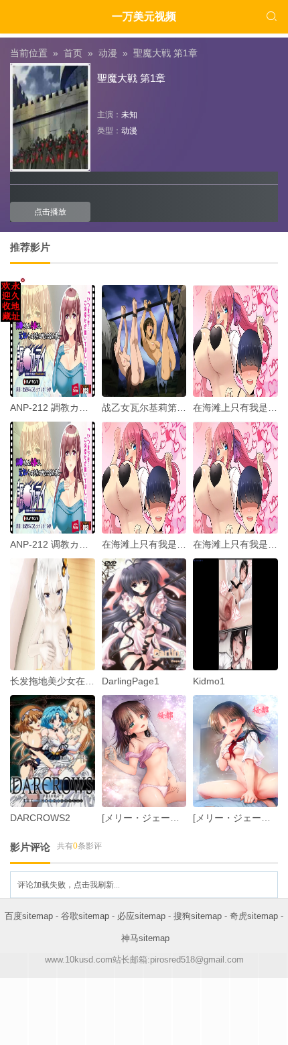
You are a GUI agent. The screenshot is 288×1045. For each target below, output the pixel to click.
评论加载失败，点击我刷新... (68, 884)
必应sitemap (141, 916)
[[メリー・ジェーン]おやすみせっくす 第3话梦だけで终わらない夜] (144, 751)
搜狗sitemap (197, 916)
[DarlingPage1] (144, 614)
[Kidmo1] (235, 614)
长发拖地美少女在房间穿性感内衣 (80, 681)
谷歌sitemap (85, 916)
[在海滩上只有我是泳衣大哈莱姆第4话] (235, 478)
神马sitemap (145, 938)
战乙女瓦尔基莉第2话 (147, 407)
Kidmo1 (209, 681)
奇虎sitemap (254, 916)
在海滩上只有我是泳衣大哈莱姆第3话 (179, 544)
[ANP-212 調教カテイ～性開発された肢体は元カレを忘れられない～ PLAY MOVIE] (52, 341)
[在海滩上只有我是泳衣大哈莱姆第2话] (235, 341)
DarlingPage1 (130, 681)
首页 (73, 53)
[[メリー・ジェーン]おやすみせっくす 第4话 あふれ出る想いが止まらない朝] (235, 751)
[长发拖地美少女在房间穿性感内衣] (52, 614)
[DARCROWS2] (52, 751)
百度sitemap (29, 916)
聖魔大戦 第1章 (165, 53)
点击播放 (50, 212)
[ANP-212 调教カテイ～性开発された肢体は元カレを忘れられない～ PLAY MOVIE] (52, 478)
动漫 (107, 53)
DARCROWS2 (40, 817)
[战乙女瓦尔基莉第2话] (144, 341)
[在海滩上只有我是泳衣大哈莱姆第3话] (144, 478)
